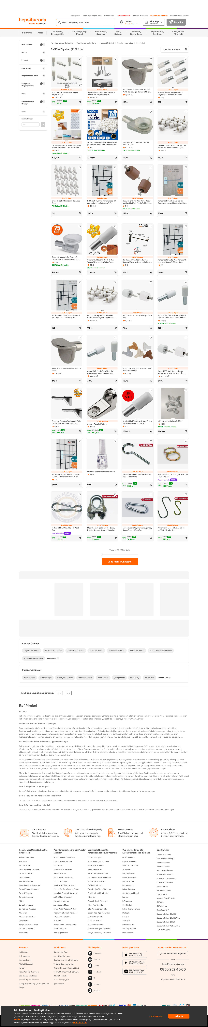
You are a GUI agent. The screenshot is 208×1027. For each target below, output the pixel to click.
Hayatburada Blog (60, 952)
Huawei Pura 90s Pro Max (166, 878)
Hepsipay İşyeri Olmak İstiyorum (65, 960)
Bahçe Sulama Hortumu (131, 909)
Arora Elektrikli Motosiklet (63, 877)
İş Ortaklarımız (24, 956)
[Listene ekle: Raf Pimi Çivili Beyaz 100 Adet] (150, 282)
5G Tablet (160, 902)
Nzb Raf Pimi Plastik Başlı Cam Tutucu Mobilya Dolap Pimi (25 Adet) (137, 422)
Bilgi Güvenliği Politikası (28, 976)
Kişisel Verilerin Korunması (29, 972)
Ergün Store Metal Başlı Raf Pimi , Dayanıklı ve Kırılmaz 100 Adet (170, 93)
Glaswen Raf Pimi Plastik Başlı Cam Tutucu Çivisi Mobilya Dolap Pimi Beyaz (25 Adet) (100, 261)
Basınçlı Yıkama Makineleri (29, 889)
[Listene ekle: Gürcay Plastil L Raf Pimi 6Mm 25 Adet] (150, 337)
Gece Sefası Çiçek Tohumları (99, 913)
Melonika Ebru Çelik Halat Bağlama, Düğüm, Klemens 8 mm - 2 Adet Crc (101, 529)
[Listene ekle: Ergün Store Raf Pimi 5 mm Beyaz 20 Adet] (80, 167)
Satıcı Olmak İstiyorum (61, 956)
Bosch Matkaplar (59, 929)
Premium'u (34, 23)
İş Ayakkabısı (127, 901)
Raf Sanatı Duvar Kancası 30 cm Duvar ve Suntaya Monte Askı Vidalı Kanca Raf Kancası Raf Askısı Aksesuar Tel (173, 202)
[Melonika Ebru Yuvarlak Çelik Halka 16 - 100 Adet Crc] (172, 454)
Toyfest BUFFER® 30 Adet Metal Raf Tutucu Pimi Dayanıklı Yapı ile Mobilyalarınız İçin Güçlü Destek (101, 93)
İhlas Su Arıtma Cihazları (62, 861)
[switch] (42, 44)
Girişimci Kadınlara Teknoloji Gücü (66, 968)
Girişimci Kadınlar (123, 16)
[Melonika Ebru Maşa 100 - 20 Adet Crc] (66, 507)
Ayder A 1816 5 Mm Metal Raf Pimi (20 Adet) (66, 369)
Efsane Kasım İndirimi (165, 870)
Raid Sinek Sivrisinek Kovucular (65, 893)
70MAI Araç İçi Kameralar (63, 869)
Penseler (125, 917)
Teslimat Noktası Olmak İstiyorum (65, 972)
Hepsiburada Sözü (164, 855)
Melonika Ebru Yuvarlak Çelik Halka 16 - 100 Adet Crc (173, 475)
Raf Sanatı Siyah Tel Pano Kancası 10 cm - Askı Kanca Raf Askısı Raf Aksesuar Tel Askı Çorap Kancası (172, 261)
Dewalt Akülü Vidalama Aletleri (65, 925)
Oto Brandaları (127, 933)
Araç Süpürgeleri (128, 873)
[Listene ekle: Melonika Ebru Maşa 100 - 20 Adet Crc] (80, 494)
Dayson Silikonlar (60, 873)
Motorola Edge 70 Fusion (166, 898)
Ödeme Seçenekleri (60, 976)
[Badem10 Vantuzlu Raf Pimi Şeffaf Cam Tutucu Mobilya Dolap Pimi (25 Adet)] (66, 239)
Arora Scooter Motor (61, 905)
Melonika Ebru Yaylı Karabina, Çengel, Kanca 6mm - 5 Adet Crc (137, 529)
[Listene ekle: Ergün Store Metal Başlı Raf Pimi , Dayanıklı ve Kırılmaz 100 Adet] (186, 59)
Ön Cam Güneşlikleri (26, 929)
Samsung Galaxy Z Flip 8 (166, 922)
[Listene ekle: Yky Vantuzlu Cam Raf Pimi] (186, 390)
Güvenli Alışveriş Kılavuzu (28, 980)
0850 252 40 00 (173, 969)
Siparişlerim (75, 16)
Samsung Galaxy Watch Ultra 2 (168, 926)
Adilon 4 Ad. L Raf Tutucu (97, 424)
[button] (66, 102)
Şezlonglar (126, 869)
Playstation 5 (162, 894)
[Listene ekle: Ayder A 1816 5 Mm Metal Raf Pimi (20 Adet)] (80, 337)
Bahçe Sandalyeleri (129, 877)
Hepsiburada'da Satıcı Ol (179, 16)
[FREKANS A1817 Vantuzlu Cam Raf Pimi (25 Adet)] (137, 125)
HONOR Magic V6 (163, 930)
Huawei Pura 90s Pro (165, 882)
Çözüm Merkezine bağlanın (173, 953)
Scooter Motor (24, 865)
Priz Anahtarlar (128, 885)
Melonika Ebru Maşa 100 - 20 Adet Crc (65, 529)
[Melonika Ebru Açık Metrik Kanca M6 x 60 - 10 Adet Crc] (137, 454)
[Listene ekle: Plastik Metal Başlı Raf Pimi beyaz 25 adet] (80, 59)
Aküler (21, 901)
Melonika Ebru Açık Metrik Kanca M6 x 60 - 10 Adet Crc (137, 475)
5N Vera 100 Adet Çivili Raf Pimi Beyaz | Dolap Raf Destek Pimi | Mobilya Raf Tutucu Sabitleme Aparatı (102, 143)
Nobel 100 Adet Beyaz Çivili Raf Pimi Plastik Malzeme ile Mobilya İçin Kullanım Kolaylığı (172, 146)
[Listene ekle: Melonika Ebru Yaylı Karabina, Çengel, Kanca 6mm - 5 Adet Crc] (150, 494)
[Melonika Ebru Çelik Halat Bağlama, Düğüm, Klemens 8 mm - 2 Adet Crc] (102, 507)
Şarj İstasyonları (128, 881)
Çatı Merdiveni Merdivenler (98, 893)
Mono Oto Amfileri (94, 921)
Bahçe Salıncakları (26, 897)
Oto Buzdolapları (128, 857)
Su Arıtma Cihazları (26, 873)
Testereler (126, 921)
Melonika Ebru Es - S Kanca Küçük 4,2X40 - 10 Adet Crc (171, 529)
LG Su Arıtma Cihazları (61, 917)
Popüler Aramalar (163, 863)
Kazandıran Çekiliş (164, 890)
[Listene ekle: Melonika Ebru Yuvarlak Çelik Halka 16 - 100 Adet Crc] (186, 441)
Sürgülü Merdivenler (95, 917)
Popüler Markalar (163, 866)
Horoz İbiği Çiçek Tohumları (98, 861)
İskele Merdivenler (95, 869)
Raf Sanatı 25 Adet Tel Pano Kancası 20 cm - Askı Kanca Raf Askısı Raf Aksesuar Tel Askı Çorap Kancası (66, 475)
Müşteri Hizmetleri (140, 16)
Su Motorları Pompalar (27, 909)
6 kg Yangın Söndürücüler (97, 909)
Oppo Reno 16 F (163, 910)
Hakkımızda (23, 952)
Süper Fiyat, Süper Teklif (92, 16)
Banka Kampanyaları (61, 980)
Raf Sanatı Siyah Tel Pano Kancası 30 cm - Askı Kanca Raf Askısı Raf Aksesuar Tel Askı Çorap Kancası (66, 316)
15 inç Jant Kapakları (96, 905)
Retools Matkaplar (60, 881)
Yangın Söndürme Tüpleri (28, 925)
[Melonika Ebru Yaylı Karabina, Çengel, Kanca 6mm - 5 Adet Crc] (137, 507)
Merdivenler (23, 933)
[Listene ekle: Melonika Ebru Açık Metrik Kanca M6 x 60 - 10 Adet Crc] (150, 441)
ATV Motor (23, 861)
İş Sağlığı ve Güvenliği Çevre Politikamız (34, 984)
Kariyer (21, 968)
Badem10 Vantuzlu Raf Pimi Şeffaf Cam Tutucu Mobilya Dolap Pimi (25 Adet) (65, 258)
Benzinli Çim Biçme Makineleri (99, 877)
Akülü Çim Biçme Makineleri (98, 873)
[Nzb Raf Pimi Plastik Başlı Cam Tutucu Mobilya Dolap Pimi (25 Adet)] (137, 403)
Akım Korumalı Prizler (130, 865)
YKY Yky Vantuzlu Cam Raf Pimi (170, 421)
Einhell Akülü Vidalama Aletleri (64, 909)
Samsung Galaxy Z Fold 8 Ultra (168, 918)
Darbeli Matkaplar (94, 857)
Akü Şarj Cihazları (129, 929)
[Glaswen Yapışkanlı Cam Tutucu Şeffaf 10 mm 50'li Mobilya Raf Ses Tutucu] (66, 125)
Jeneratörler (23, 921)
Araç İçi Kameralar (26, 881)
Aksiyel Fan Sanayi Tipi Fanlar (99, 933)
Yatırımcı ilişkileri (25, 960)
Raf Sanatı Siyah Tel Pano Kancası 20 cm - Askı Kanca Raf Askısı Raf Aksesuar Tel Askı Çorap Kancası (101, 202)
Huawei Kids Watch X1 (165, 874)
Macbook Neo (162, 886)
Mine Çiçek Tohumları (96, 865)
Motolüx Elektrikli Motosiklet (64, 857)
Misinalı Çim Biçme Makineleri (99, 929)
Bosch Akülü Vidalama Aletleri (64, 885)
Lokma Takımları (128, 889)
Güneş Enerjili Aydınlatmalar (29, 885)
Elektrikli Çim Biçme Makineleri (99, 889)
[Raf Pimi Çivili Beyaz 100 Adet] (137, 295)
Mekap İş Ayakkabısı (61, 901)
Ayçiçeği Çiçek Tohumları (97, 901)
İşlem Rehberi (58, 984)
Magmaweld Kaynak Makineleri (65, 913)
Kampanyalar (109, 16)
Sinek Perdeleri (25, 877)
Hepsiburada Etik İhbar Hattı (172, 979)
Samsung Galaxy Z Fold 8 (166, 914)
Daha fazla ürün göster (120, 561)
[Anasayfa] (52, 43)
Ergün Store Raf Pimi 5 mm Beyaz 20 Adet (66, 202)
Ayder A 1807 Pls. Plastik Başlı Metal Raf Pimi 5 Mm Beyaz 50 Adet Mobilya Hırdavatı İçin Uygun (172, 316)
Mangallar (23, 913)
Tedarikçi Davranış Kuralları (63, 964)
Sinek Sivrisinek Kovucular (29, 869)
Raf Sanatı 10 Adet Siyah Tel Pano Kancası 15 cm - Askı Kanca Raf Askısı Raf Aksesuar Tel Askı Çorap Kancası (137, 261)
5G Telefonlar (162, 906)
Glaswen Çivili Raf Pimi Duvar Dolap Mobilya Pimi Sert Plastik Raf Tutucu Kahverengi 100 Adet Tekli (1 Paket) (136, 202)
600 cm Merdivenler (95, 925)
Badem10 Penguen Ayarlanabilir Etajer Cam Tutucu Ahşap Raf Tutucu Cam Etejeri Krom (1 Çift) (66, 422)
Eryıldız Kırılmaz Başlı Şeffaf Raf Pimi (101, 472)
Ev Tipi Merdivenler (95, 885)
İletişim (21, 988)
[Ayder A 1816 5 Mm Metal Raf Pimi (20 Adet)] (66, 351)
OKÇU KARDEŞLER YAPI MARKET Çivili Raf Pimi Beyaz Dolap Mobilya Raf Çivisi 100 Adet (100, 316)
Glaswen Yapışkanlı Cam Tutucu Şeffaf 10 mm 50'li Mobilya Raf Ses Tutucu (66, 146)
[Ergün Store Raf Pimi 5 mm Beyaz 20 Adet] (66, 180)
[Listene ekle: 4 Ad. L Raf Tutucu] (115, 390)
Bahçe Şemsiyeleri (26, 905)
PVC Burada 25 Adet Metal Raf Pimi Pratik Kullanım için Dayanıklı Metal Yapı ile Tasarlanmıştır (136, 91)
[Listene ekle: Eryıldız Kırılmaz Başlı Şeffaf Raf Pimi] (115, 441)
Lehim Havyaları (128, 925)
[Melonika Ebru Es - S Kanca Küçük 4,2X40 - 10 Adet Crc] (172, 507)
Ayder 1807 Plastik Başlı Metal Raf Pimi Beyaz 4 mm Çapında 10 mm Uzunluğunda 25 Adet (100, 372)
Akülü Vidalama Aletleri (27, 917)
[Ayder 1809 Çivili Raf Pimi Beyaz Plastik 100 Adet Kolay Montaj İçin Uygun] (172, 351)
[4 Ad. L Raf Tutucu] (102, 403)
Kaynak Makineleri (129, 861)
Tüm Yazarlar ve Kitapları (166, 859)
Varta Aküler (58, 865)
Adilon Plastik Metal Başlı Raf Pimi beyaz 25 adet (65, 93)
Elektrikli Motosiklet (26, 857)
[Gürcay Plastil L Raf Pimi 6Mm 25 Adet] (137, 351)
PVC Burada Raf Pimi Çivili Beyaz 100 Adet (137, 316)
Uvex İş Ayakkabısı (60, 933)
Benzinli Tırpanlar (25, 893)
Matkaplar (126, 913)
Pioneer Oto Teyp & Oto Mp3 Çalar (66, 889)
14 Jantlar (91, 897)
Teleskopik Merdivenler (96, 881)
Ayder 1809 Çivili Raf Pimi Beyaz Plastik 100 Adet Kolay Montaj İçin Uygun (171, 372)
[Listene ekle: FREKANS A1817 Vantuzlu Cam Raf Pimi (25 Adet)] (150, 111)
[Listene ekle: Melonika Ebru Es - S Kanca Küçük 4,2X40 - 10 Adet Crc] (186, 494)
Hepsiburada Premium (159, 16)
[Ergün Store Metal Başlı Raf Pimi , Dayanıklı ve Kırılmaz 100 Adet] (172, 72)
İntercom (125, 897)
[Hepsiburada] (32, 20)
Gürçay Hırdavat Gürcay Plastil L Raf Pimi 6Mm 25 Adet (137, 369)
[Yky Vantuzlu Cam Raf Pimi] (172, 403)
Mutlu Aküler (58, 921)
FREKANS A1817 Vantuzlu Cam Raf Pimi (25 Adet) (136, 143)
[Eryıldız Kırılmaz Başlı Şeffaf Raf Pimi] (102, 454)
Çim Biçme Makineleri (130, 893)
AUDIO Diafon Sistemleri (62, 897)
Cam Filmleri (127, 905)
